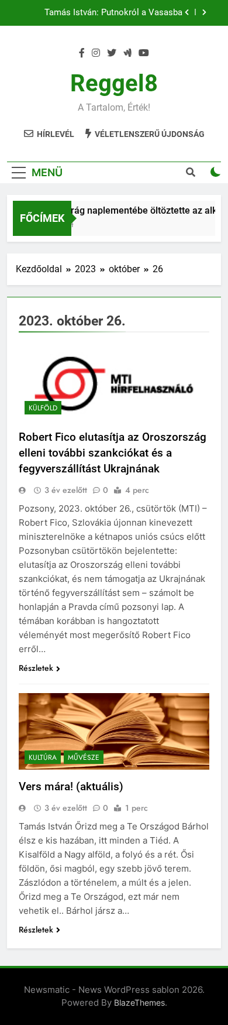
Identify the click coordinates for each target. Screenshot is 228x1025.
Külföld (43, 408)
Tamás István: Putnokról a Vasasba (113, 13)
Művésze (83, 757)
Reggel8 (114, 83)
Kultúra (43, 757)
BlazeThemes (139, 1002)
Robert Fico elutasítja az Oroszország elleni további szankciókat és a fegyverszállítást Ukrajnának (112, 452)
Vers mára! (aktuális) (71, 786)
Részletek (36, 668)
